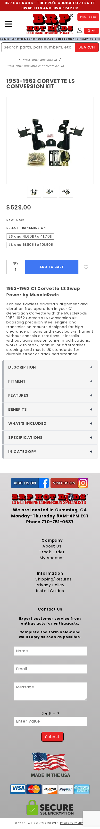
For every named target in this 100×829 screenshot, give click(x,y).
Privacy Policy (49, 585)
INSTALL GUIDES (88, 17)
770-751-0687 (58, 522)
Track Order (52, 552)
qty (15, 263)
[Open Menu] (8, 24)
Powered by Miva (72, 823)
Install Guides (50, 591)
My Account (52, 558)
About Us (51, 546)
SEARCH (87, 47)
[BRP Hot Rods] (50, 23)
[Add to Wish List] (86, 267)
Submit (52, 737)
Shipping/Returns (53, 579)
